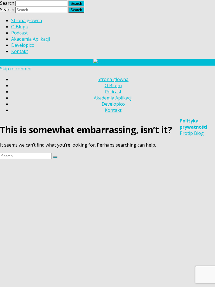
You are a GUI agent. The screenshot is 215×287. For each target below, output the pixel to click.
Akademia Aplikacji (30, 39)
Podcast (19, 33)
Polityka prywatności (193, 124)
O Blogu (19, 27)
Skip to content (16, 69)
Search (7, 3)
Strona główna (26, 20)
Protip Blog (192, 133)
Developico (22, 45)
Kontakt (19, 51)
